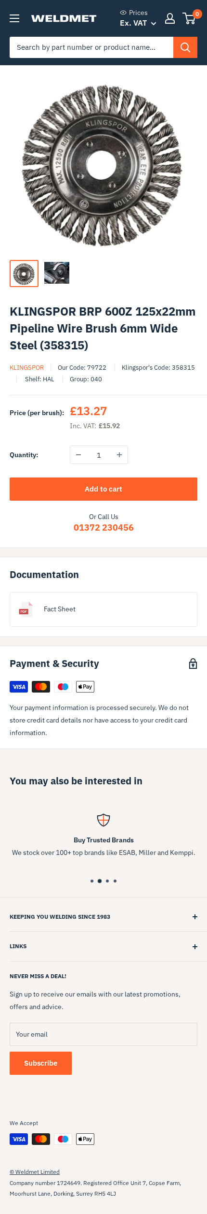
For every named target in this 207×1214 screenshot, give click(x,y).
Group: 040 (86, 379)
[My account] (170, 18)
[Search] (185, 47)
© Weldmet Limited (35, 1171)
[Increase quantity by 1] (119, 454)
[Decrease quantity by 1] (78, 454)
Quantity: (24, 454)
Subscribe (40, 1063)
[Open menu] (14, 18)
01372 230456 (104, 527)
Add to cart (103, 488)
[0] (189, 18)
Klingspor (27, 367)
